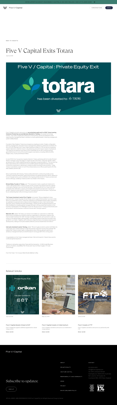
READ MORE (9, 331)
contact (91, 362)
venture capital (66, 371)
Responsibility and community (71, 376)
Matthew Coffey (34, 253)
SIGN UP (11, 389)
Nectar (61, 398)
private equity (65, 367)
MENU (109, 7)
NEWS (62, 381)
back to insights (12, 40)
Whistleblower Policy (68, 390)
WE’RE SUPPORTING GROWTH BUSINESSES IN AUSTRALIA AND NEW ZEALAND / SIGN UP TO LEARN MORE (58, 2)
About (62, 362)
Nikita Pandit (25, 253)
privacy (63, 385)
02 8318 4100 (93, 367)
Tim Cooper (18, 253)
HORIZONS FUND (97, 7)
